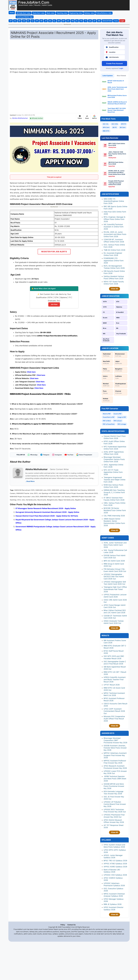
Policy (63, 925)
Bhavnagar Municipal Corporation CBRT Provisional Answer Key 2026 (115, 740)
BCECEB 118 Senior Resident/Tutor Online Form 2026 (115, 510)
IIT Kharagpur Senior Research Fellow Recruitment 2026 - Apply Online (46, 508)
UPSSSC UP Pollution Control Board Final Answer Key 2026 (115, 804)
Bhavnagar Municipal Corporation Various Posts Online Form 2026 (114, 459)
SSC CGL (106, 124)
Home (12, 13)
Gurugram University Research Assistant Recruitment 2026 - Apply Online (47, 512)
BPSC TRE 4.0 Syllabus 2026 (115, 861)
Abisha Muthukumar (20, 118)
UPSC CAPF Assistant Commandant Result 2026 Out (114, 711)
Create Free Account (114, 63)
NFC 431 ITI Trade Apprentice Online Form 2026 (113, 472)
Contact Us (71, 925)
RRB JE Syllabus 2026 (113, 904)
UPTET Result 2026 (112, 685)
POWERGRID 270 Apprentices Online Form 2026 (114, 260)
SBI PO (114, 127)
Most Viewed (121, 75)
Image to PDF (122, 417)
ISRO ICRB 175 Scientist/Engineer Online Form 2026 (114, 201)
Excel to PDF (118, 414)
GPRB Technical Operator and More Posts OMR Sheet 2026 (115, 778)
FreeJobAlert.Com (33, 2)
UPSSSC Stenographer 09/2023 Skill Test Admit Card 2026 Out (114, 576)
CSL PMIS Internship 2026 (114, 516)
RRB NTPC (106, 131)
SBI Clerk (122, 127)
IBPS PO (123, 124)
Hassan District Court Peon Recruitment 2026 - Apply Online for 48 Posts (47, 516)
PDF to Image (122, 424)
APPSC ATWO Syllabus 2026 (115, 864)
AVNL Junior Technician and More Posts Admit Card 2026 (117, 89)
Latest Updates (107, 75)
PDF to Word (107, 421)
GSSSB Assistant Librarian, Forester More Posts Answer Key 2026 (115, 748)
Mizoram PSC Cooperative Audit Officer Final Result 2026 (114, 718)
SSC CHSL (115, 124)
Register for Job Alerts (54, 252)
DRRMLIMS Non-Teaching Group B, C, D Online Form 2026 (114, 492)
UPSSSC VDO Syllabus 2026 (115, 875)
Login (121, 68)
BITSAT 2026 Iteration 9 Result (116, 81)
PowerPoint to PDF (109, 417)
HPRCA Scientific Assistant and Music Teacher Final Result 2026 (115, 679)
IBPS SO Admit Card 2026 (114, 561)
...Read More (30, 481)
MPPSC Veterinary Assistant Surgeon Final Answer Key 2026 (115, 755)
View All (114, 289)
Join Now (54, 304)
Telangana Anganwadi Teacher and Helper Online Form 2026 (114, 479)
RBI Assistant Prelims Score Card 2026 (117, 96)
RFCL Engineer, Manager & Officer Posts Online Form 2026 (114, 219)
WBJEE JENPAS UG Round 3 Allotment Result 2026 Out (117, 103)
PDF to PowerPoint (109, 424)
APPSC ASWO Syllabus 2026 (115, 867)
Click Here (41, 385)
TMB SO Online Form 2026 (114, 250)
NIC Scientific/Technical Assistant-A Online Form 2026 (113, 226)
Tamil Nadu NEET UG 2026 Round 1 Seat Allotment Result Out (117, 110)
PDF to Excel (118, 421)
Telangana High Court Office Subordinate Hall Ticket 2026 (115, 589)
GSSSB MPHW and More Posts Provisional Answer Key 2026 (114, 786)
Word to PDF (107, 414)
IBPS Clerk (106, 127)
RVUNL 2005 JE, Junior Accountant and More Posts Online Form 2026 (115, 234)
